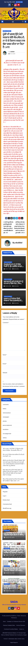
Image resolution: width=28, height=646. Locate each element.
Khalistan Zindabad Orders (9, 625)
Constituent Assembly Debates (11, 629)
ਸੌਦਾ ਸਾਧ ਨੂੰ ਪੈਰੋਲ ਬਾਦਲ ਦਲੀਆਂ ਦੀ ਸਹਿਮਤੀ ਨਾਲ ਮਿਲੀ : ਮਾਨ (14, 552)
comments (6, 404)
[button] (22, 21)
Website (5, 372)
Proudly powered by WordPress (9, 615)
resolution (5, 429)
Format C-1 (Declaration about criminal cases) (14, 638)
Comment (6, 322)
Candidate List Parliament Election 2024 (16, 621)
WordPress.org (7, 508)
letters (4, 408)
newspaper (6, 417)
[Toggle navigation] (13, 22)
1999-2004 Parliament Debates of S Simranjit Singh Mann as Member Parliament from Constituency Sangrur (14, 633)
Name (5, 354)
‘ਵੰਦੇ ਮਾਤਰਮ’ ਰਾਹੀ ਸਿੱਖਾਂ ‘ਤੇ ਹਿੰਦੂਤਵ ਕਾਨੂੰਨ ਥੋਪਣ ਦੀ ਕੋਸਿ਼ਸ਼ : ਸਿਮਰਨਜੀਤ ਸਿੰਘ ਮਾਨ (14, 535)
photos (5, 421)
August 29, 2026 (9, 537)
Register (5, 491)
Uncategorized (7, 433)
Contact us (21, 629)
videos (5, 437)
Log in (4, 496)
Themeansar (14, 617)
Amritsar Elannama (20, 625)
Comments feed (7, 504)
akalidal (12, 51)
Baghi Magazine (14, 642)
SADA (14, 11)
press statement (8, 262)
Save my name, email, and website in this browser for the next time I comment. (14, 385)
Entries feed (6, 500)
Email (5, 363)
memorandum (7, 412)
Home (4, 621)
